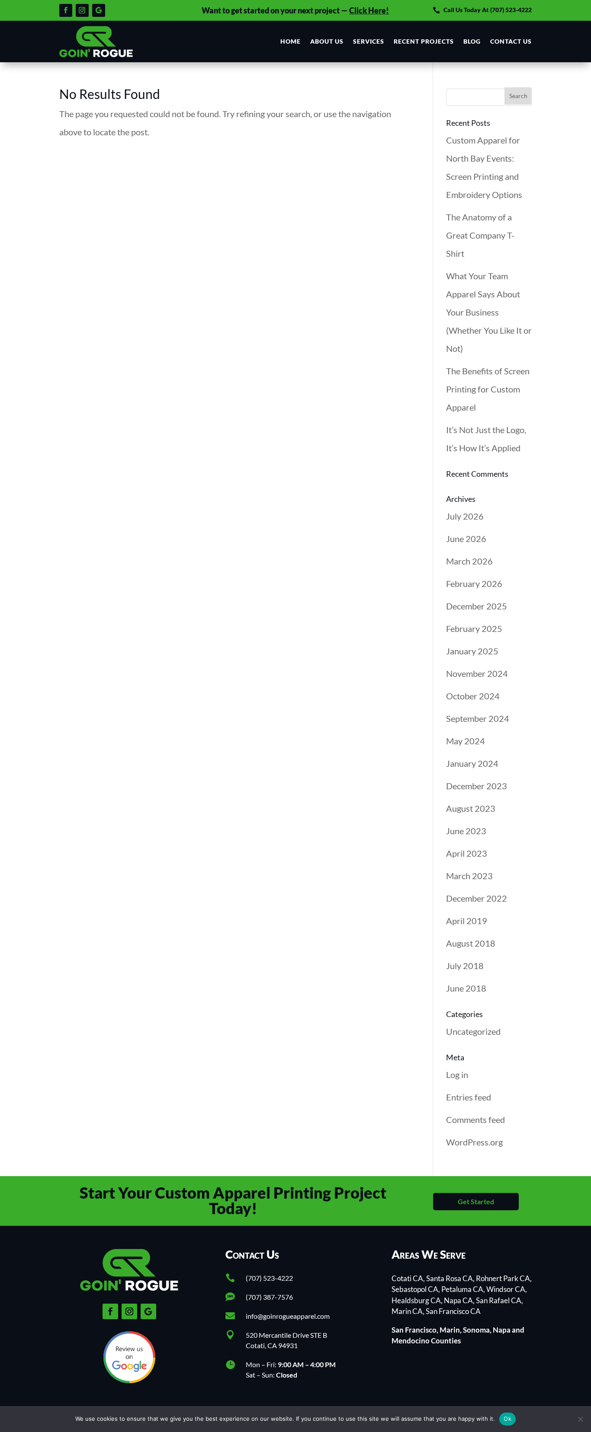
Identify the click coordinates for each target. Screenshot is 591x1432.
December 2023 (476, 786)
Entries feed (468, 1097)
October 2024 (473, 696)
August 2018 (470, 943)
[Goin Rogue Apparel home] (96, 41)
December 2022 (476, 898)
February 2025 (474, 628)
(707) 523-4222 (511, 9)
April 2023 (466, 853)
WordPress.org (474, 1142)
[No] (580, 1419)
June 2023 (466, 831)
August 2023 (470, 808)
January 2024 (472, 763)
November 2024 (477, 673)
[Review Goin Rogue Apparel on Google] (129, 1380)
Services (368, 41)
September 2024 (477, 718)
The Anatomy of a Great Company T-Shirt (480, 235)
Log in (457, 1074)
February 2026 (474, 583)
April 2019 (466, 920)
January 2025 (472, 651)
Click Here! (369, 10)
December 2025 (476, 606)
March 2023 (469, 876)
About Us (327, 41)
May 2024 (465, 741)
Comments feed (475, 1119)
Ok (507, 1418)
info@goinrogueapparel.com (288, 1316)
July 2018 (465, 965)
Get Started (476, 1201)
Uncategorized (473, 1031)
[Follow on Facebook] (65, 10)
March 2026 (469, 561)
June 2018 (466, 988)
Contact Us (511, 41)
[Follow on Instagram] (82, 10)
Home (290, 41)
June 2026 (466, 538)
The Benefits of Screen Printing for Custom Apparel (488, 389)
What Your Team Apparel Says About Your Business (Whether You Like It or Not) (489, 312)
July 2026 (465, 516)
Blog (472, 41)
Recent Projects (424, 41)
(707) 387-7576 (269, 1297)
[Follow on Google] (98, 10)
